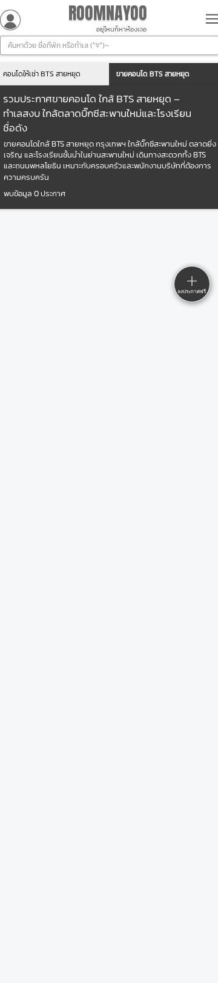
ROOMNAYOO (107, 13)
